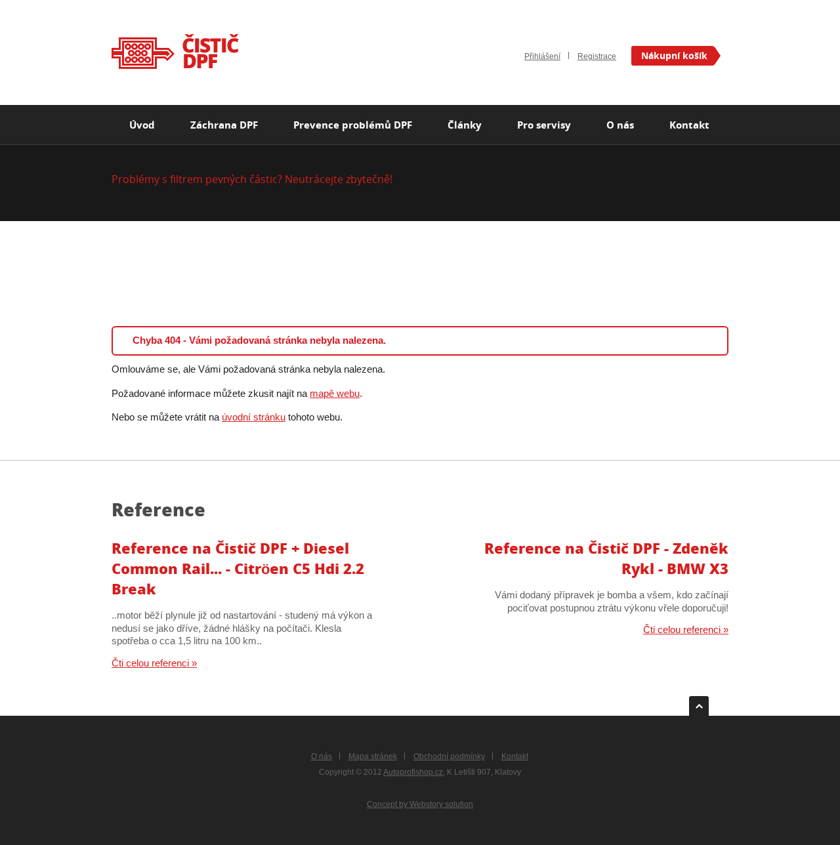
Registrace (597, 56)
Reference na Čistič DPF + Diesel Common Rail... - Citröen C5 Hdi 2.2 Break (238, 568)
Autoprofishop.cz (413, 772)
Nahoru (699, 701)
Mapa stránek (372, 756)
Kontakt (514, 756)
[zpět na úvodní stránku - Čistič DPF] (175, 51)
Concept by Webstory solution (420, 804)
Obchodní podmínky (449, 756)
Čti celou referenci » (154, 663)
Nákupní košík (674, 55)
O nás (321, 756)
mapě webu (335, 393)
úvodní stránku (253, 416)
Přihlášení (542, 56)
